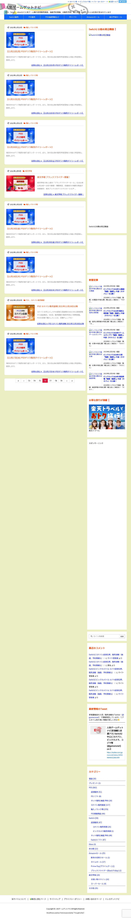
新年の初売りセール (100, 857)
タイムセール (98, 862)
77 (51, 380)
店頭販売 (96, 792)
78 (56, 380)
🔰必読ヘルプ (113, 1)
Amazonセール (97, 853)
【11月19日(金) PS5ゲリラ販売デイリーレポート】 (29, 228)
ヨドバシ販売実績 (102, 826)
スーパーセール (98, 883)
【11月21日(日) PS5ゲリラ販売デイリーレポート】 (29, 99)
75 (40, 380)
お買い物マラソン (100, 879)
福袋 (92, 778)
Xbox (92, 844)
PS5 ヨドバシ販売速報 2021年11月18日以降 (57, 306)
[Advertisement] (107, 254)
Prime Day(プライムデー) (102, 866)
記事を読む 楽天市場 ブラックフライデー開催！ (64, 194)
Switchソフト (98, 839)
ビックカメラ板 (85, 1)
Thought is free (79, 913)
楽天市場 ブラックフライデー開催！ (53, 177)
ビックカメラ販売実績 (103, 831)
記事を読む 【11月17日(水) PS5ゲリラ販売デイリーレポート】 (57, 371)
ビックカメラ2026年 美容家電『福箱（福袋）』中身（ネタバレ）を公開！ (113, 378)
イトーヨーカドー (99, 1)
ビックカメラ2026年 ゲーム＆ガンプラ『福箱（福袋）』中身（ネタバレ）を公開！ (113, 334)
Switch (93, 818)
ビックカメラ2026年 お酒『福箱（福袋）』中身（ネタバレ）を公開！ (113, 356)
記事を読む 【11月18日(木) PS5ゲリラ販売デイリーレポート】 (57, 290)
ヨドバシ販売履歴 (37, 300)
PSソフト (96, 796)
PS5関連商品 (98, 813)
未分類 (93, 848)
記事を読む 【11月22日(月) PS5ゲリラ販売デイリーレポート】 (57, 65)
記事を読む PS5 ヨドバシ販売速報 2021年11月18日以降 (60, 323)
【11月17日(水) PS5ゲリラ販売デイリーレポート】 (29, 357)
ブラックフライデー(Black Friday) (106, 870)
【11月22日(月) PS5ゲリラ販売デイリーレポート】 (29, 51)
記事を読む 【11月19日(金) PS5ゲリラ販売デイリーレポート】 (57, 242)
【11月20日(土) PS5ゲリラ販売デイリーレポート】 (29, 147)
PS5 (27, 300)
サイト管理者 (113, 658)
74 (34, 380)
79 (61, 380)
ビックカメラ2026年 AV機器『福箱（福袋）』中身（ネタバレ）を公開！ (113, 291)
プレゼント (95, 783)
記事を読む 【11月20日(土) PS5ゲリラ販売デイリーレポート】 (57, 161)
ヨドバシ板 (73, 1)
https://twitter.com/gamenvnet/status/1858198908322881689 (115, 755)
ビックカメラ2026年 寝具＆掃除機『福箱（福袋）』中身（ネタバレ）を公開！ (113, 313)
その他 (93, 888)
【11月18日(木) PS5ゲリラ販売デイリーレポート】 (29, 276)
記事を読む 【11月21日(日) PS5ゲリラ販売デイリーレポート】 (57, 113)
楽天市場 (28, 171)
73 (29, 380)
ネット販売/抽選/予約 (101, 800)
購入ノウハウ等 (32, 27)
